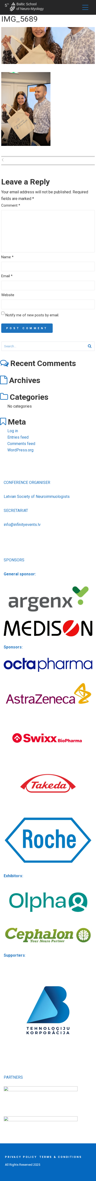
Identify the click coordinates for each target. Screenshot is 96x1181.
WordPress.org (20, 450)
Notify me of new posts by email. (32, 315)
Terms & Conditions (60, 1157)
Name (7, 257)
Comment (10, 205)
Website (7, 295)
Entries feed (18, 437)
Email (7, 276)
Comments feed (21, 443)
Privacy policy (21, 1157)
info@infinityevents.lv (22, 524)
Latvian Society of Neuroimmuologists (37, 496)
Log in (12, 431)
